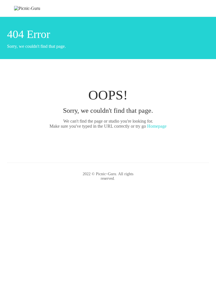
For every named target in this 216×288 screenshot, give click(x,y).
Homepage (156, 126)
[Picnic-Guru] (27, 8)
